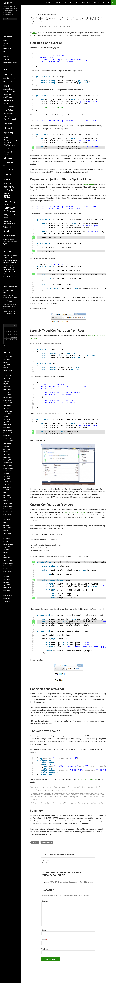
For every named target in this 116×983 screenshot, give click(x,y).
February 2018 (7, 500)
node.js (5, 165)
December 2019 (8, 465)
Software (6, 59)
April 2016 (6, 555)
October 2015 (7, 568)
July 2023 (6, 381)
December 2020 (8, 433)
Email (44, 939)
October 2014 (7, 601)
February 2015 (7, 590)
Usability (13, 215)
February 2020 (7, 460)
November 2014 (8, 598)
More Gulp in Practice (49, 861)
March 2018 (7, 498)
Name (44, 930)
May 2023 (6, 384)
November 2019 (8, 468)
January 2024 (7, 370)
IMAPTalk (7, 145)
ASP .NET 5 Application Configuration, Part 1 (58, 853)
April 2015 (6, 585)
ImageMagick (7, 142)
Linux (7, 148)
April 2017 (6, 525)
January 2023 (7, 395)
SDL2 (7, 196)
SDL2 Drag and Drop (9, 313)
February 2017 (7, 530)
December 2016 (8, 536)
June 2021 (6, 419)
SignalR (5, 204)
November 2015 (8, 566)
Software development (47, 14)
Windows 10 (8, 242)
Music (5, 51)
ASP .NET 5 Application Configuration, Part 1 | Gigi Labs (71, 882)
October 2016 (7, 541)
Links (57, 2)
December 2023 (8, 373)
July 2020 (6, 446)
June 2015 (6, 579)
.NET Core (9, 74)
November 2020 (8, 435)
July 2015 (6, 576)
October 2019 (7, 471)
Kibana (13, 145)
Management (7, 48)
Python (7, 183)
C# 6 (10, 110)
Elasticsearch (9, 119)
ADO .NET (8, 78)
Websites (96, 2)
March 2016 (7, 557)
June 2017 (6, 519)
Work (15, 242)
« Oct (5, 345)
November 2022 (8, 400)
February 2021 (7, 427)
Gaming (76, 2)
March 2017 (7, 528)
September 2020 (8, 441)
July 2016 (6, 549)
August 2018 (7, 487)
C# (5, 110)
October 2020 (7, 438)
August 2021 (7, 414)
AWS (12, 100)
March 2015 (7, 587)
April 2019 (6, 479)
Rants (5, 54)
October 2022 (7, 403)
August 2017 (7, 517)
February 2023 (7, 392)
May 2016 (6, 552)
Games (5, 43)
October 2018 (7, 481)
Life (4, 46)
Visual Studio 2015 (7, 231)
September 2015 (8, 571)
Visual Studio (9, 223)
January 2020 (7, 462)
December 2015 (8, 563)
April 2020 (6, 454)
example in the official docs (75, 512)
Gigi (57, 27)
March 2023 (7, 389)
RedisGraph (6, 193)
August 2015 (7, 574)
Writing (105, 2)
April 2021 (6, 422)
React (5, 190)
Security (9, 201)
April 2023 (6, 386)
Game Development (9, 128)
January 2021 (7, 430)
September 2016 (8, 544)
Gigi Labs (7, 2)
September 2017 (8, 514)
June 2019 (6, 476)
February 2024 (7, 367)
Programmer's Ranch (9, 174)
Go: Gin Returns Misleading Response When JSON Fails (9, 267)
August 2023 (7, 378)
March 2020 (7, 457)
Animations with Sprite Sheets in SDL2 (10, 306)
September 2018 (8, 484)
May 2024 (6, 362)
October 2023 (7, 376)
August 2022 (7, 405)
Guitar (15, 140)
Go (12, 133)
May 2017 (6, 522)
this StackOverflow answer (86, 779)
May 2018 (6, 492)
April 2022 (6, 408)
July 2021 (6, 416)
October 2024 (7, 357)
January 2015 (7, 593)
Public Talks (86, 2)
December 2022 (8, 397)
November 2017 (8, 509)
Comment (45, 901)
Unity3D (7, 214)
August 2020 (7, 443)
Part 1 (34, 33)
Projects (66, 2)
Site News (6, 56)
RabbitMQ (8, 186)
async (6, 100)
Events (5, 40)
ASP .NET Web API (46, 842)
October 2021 (7, 411)
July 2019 (6, 473)
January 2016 (7, 560)
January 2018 (7, 503)
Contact (49, 2)
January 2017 (7, 533)
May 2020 (6, 452)
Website (44, 949)
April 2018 (6, 495)
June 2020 (6, 449)
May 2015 (6, 582)
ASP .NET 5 (35, 842)
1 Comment (66, 27)
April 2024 (6, 365)
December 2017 (8, 506)
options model (88, 184)
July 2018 (6, 490)
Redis (10, 190)
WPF (5, 244)
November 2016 (8, 538)
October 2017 (7, 511)
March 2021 (7, 424)
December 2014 (8, 595)
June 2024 (6, 359)
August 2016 (7, 547)
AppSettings (8, 89)
